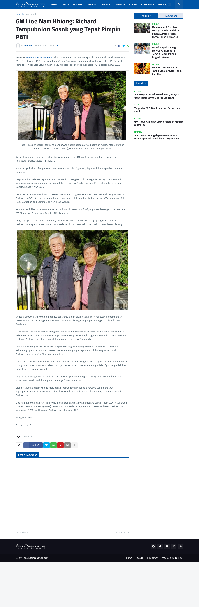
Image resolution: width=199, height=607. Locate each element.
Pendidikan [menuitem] (147, 4)
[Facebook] (119, 45)
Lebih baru (22, 532)
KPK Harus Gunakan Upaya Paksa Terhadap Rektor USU (158, 123)
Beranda (20, 14)
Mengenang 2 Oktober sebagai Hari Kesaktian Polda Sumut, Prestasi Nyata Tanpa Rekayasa (165, 32)
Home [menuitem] (54, 4)
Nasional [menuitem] (78, 4)
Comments (171, 15)
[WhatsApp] (128, 45)
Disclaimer (152, 558)
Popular (145, 15)
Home (129, 558)
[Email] (67, 445)
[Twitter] (123, 45)
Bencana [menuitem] (163, 4)
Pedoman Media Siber (172, 558)
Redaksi (139, 558)
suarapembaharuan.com (39, 57)
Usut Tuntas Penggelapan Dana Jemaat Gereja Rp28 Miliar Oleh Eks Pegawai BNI (157, 137)
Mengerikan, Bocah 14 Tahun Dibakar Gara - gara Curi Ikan (167, 71)
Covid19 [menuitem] (65, 4)
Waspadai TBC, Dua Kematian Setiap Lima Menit (157, 110)
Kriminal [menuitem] (93, 4)
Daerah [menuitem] (105, 4)
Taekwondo (31, 14)
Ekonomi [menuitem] (120, 4)
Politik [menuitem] (133, 4)
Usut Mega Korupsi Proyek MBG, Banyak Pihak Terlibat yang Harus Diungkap (156, 96)
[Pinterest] (60, 445)
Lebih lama (121, 532)
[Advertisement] (93, 584)
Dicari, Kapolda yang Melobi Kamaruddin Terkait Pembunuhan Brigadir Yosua (164, 52)
